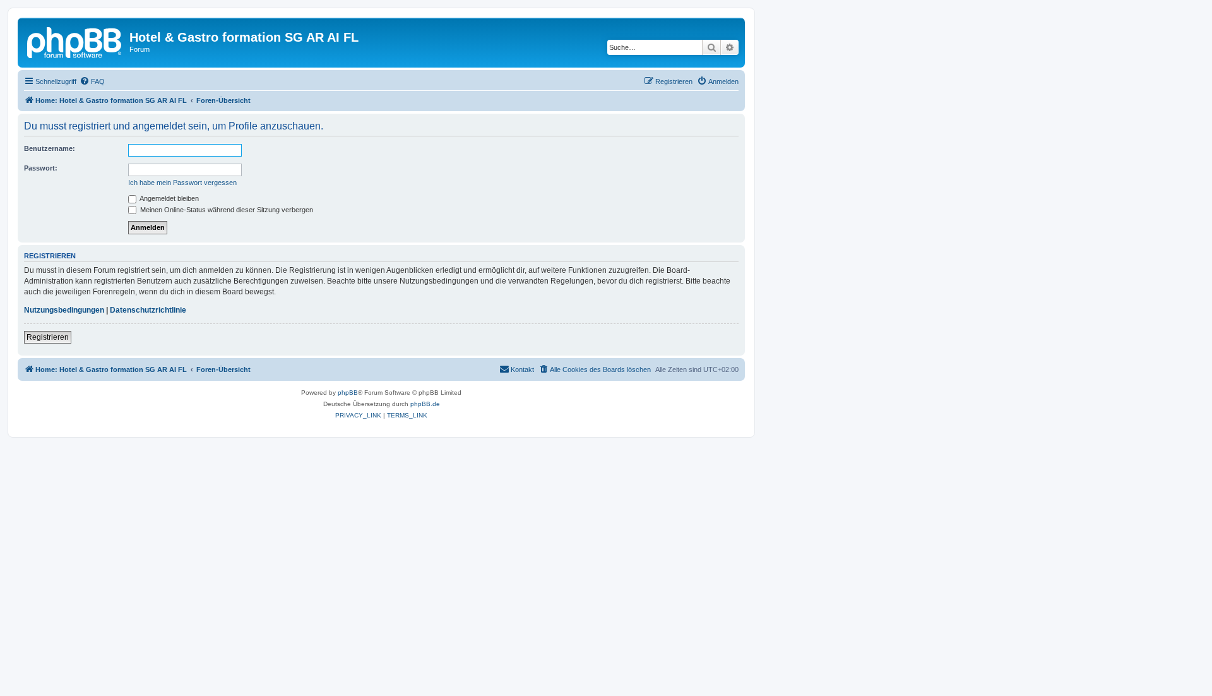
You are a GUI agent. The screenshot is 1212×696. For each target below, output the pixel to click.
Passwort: (40, 168)
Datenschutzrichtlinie (148, 310)
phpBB (348, 392)
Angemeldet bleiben (168, 198)
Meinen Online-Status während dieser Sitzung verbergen (225, 209)
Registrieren (48, 337)
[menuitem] (92, 81)
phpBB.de (425, 403)
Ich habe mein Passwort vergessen (182, 182)
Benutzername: (49, 148)
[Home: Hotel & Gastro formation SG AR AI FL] (75, 41)
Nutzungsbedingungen (64, 310)
